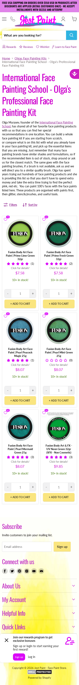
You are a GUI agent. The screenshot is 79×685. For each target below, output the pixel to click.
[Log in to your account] (63, 19)
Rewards (11, 47)
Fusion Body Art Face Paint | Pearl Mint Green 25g (59, 352)
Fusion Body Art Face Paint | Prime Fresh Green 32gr (59, 255)
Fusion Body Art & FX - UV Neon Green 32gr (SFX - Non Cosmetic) (59, 449)
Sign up (62, 546)
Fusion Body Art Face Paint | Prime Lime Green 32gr (20, 255)
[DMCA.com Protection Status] (39, 673)
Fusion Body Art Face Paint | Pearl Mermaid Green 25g (20, 449)
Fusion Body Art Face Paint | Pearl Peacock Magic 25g (20, 352)
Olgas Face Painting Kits (31, 58)
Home (6, 58)
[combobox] (34, 35)
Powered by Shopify (39, 677)
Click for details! (20, 268)
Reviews (28, 47)
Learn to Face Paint (66, 47)
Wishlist (44, 47)
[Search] (71, 35)
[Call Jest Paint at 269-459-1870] (12, 19)
